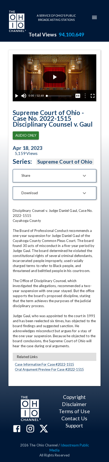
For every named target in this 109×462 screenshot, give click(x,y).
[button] (54, 175)
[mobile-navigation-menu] (94, 17)
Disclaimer (74, 404)
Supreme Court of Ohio (65, 162)
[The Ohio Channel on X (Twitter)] (43, 429)
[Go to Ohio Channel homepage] (16, 22)
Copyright (74, 396)
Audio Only (25, 135)
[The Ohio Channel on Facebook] (16, 429)
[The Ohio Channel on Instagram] (30, 429)
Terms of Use (74, 411)
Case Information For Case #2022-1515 (44, 364)
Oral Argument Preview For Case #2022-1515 (49, 369)
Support (74, 425)
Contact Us (74, 418)
